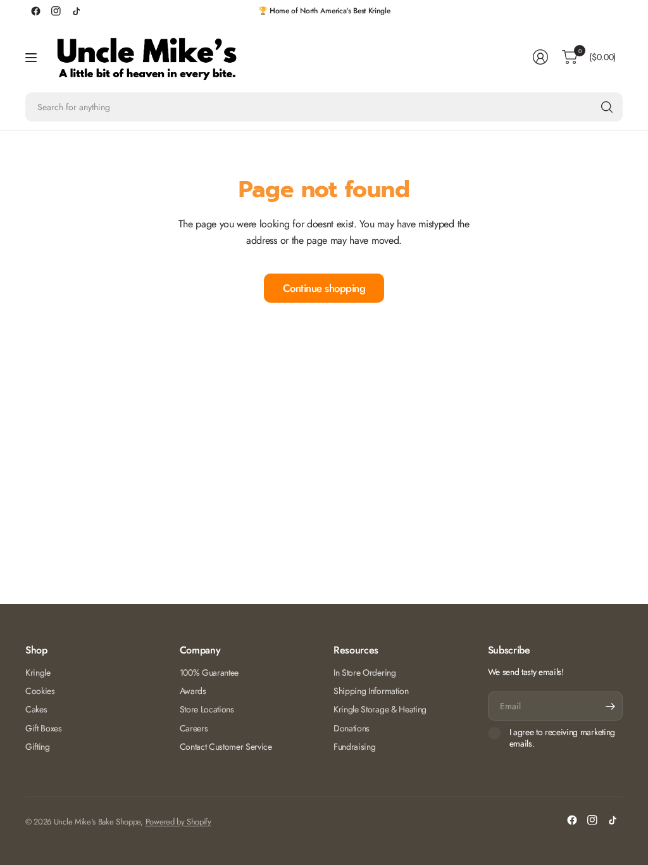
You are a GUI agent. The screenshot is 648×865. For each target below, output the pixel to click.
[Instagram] (56, 11)
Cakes (36, 709)
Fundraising (354, 746)
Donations (351, 728)
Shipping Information (371, 691)
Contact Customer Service (226, 746)
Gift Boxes (43, 728)
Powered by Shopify (178, 822)
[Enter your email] (610, 706)
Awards (193, 691)
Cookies (40, 691)
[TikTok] (76, 11)
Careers (194, 728)
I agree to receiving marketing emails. (562, 738)
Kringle (38, 672)
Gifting (37, 746)
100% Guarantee (209, 672)
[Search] (607, 107)
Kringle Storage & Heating (380, 709)
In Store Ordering (364, 672)
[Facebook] (35, 11)
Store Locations (207, 709)
